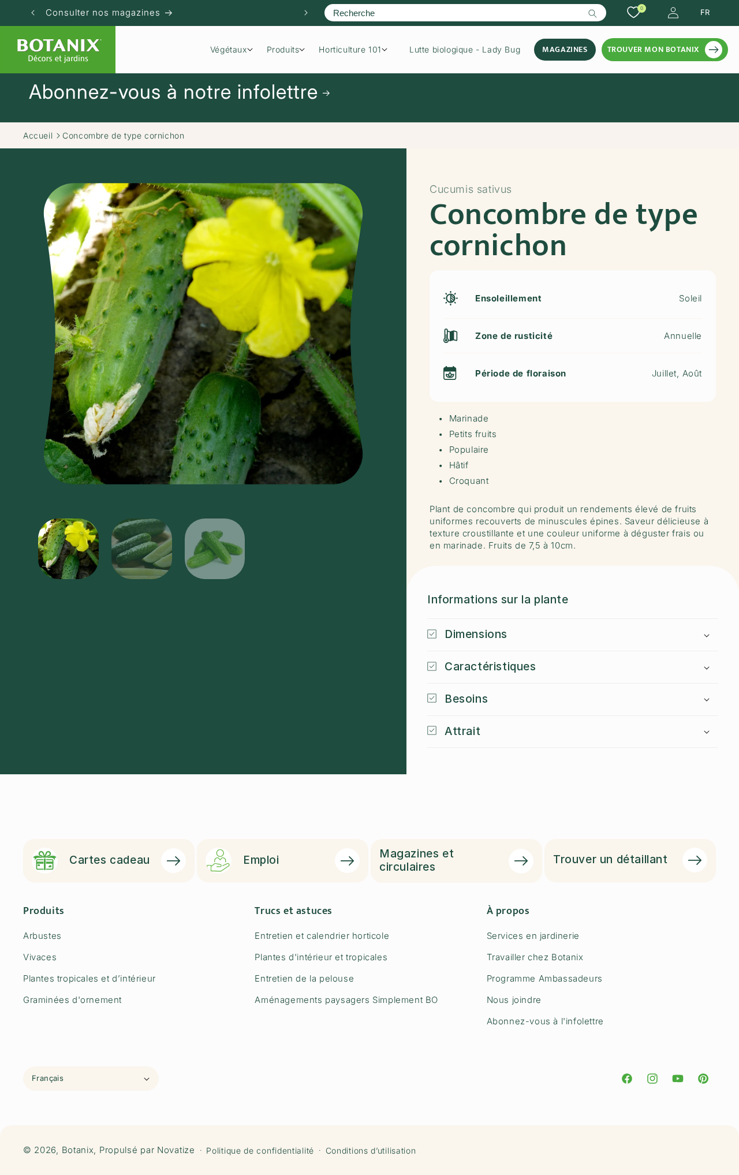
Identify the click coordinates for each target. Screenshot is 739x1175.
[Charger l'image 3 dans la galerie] (215, 549)
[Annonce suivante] (306, 13)
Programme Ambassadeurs (545, 978)
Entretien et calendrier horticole (322, 935)
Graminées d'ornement (72, 999)
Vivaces (40, 957)
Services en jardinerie (533, 935)
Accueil (38, 135)
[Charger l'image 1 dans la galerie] (68, 549)
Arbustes (42, 935)
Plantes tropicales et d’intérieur (89, 978)
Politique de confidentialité (260, 1150)
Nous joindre (514, 999)
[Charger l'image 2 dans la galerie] (142, 549)
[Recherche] (593, 13)
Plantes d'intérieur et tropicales (321, 957)
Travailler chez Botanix (535, 957)
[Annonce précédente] (33, 13)
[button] (235, 50)
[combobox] (465, 12)
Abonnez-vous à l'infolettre (545, 1021)
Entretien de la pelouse (304, 978)
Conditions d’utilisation (371, 1150)
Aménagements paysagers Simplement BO (346, 999)
